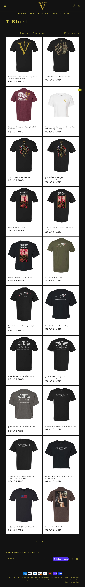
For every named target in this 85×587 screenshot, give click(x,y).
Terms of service (70, 580)
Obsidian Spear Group (28, 577)
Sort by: (25, 33)
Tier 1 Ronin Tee (17, 227)
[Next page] (48, 541)
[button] (4, 5)
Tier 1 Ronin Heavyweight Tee (59, 228)
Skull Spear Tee (53, 277)
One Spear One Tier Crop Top (21, 427)
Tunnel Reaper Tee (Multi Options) (22, 128)
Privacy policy (26, 580)
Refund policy (71, 577)
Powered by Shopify (51, 577)
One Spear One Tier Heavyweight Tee (56, 377)
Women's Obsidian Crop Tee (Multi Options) (60, 128)
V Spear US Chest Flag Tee (22, 527)
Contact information (47, 580)
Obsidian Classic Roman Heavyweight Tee (21, 477)
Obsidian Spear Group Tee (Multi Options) (22, 77)
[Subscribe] (44, 558)
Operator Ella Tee (55, 527)
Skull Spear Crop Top (56, 326)
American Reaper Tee (20, 177)
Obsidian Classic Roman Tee (60, 426)
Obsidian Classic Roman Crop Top (58, 477)
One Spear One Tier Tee (21, 376)
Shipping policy (71, 582)
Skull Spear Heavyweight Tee (22, 326)
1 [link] (36, 541)
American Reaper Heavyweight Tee (54, 178)
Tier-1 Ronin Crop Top (20, 277)
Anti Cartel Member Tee (58, 77)
